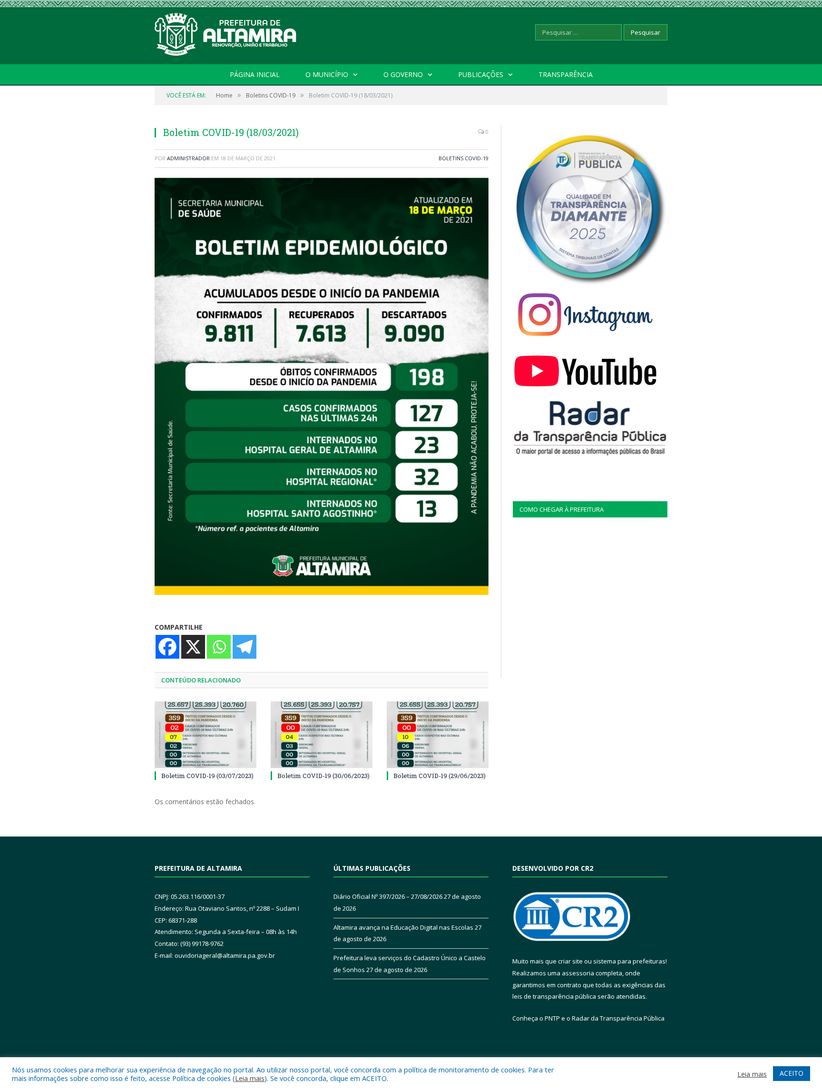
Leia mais (249, 1078)
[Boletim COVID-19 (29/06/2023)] (438, 734)
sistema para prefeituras (629, 961)
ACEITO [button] (791, 1073)
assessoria (578, 973)
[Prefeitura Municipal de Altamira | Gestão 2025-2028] (226, 32)
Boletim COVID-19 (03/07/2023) (207, 775)
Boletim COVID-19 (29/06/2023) (439, 775)
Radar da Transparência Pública (618, 1018)
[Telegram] (244, 647)
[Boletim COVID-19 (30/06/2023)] (321, 734)
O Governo (403, 74)
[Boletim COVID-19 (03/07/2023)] (205, 734)
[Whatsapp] (219, 647)
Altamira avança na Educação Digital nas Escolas (403, 927)
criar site (570, 961)
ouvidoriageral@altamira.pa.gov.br (225, 955)
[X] (193, 647)
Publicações (480, 74)
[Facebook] (167, 647)
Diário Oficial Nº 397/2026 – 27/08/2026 (387, 896)
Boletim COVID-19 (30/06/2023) (323, 775)
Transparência (565, 74)
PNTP (552, 1018)
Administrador (188, 158)
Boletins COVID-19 (464, 158)
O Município (326, 74)
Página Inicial (255, 74)
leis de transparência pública (554, 996)
